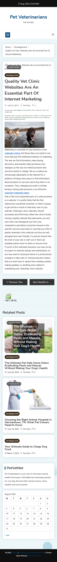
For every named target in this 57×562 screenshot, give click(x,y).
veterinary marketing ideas (17, 193)
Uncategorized (12, 75)
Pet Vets (26, 105)
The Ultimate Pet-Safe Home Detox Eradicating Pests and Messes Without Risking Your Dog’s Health (27, 366)
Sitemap (14, 553)
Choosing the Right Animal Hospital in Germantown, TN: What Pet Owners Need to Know (28, 422)
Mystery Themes (34, 556)
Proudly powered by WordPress (32, 553)
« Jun (7, 535)
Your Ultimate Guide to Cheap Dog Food (26, 448)
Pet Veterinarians (28, 17)
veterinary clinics (12, 153)
